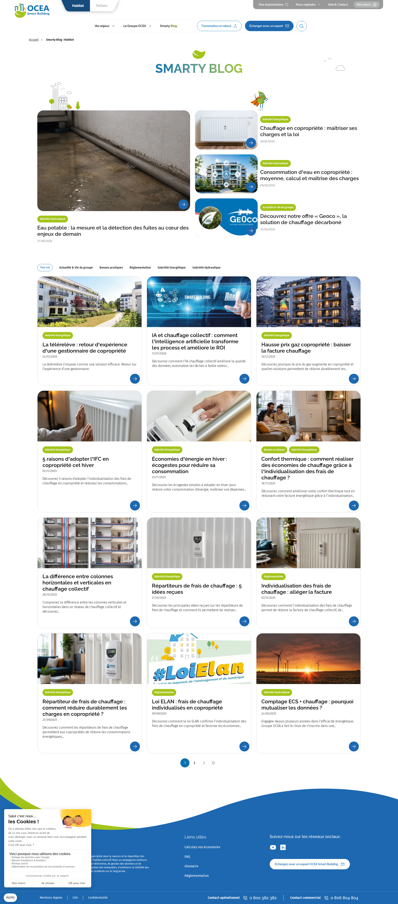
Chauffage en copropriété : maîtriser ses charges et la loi (308, 131)
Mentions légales (51, 897)
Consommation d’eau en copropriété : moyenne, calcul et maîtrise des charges (309, 175)
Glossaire (191, 866)
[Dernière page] (213, 762)
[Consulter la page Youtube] (273, 847)
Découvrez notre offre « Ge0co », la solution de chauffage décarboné (303, 219)
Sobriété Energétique (172, 267)
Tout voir (45, 267)
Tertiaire (101, 6)
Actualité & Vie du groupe (76, 267)
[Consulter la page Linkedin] (283, 847)
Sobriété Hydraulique (206, 267)
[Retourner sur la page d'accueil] (32, 10)
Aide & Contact (338, 4)
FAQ (187, 857)
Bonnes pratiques (111, 267)
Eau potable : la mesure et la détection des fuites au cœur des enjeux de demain (113, 231)
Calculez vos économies (202, 847)
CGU (75, 897)
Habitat (78, 6)
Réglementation (140, 267)
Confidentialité (98, 897)
